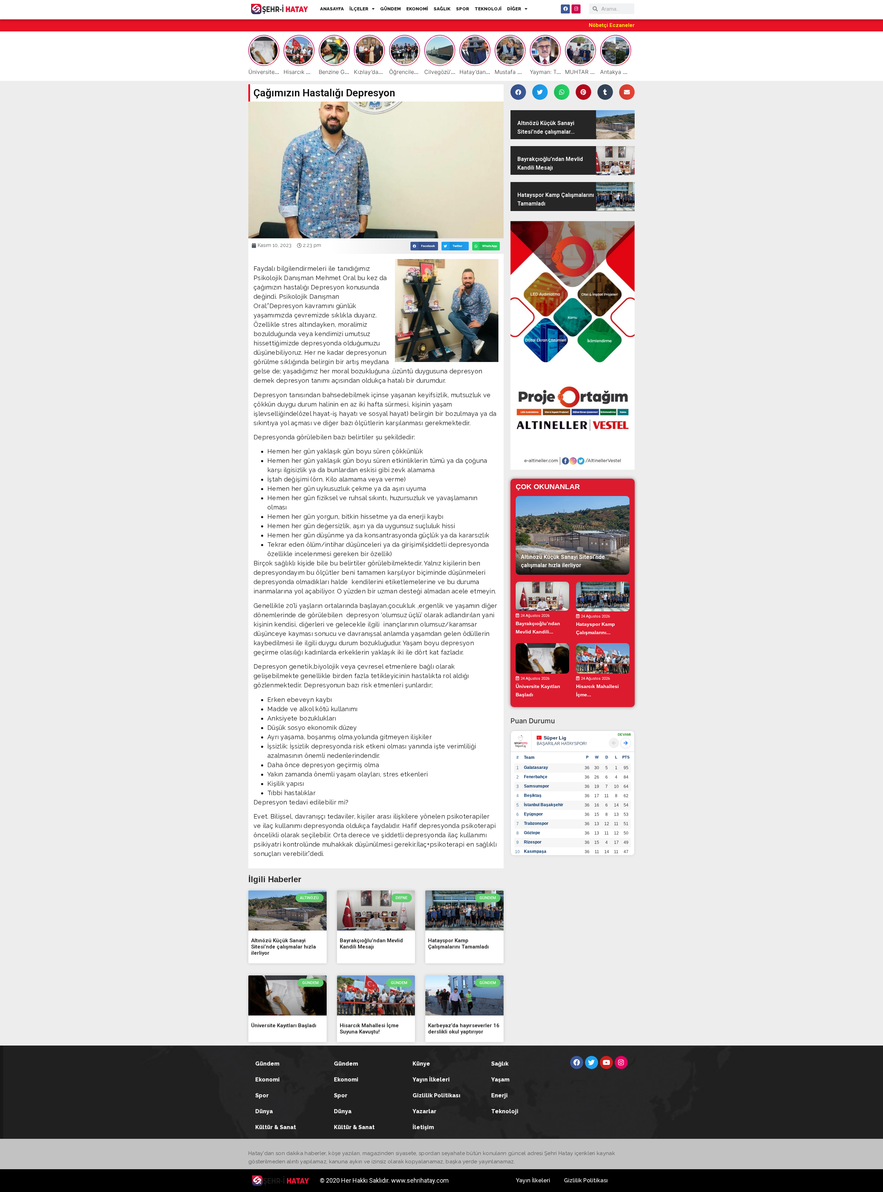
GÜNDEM (390, 8)
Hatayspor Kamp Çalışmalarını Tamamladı (458, 943)
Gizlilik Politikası (436, 1095)
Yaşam (500, 1079)
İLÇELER (358, 8)
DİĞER (514, 8)
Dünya (264, 1111)
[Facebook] (565, 8)
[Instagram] (576, 8)
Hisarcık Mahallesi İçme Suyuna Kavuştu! (369, 1028)
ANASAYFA (332, 8)
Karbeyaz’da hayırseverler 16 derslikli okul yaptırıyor (463, 1028)
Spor (262, 1095)
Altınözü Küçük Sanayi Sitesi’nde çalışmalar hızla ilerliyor (283, 946)
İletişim (423, 1127)
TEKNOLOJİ (488, 8)
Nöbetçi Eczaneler (612, 25)
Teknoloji (504, 1111)
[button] (424, 246)
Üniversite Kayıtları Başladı (283, 1025)
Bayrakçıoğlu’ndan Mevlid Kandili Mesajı (371, 943)
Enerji (499, 1095)
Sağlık (499, 1063)
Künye (421, 1063)
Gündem (267, 1063)
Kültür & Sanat (275, 1127)
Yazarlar (424, 1111)
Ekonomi (267, 1079)
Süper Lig (555, 738)
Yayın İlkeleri (431, 1079)
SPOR (462, 8)
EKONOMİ (417, 8)
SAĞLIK (442, 8)
